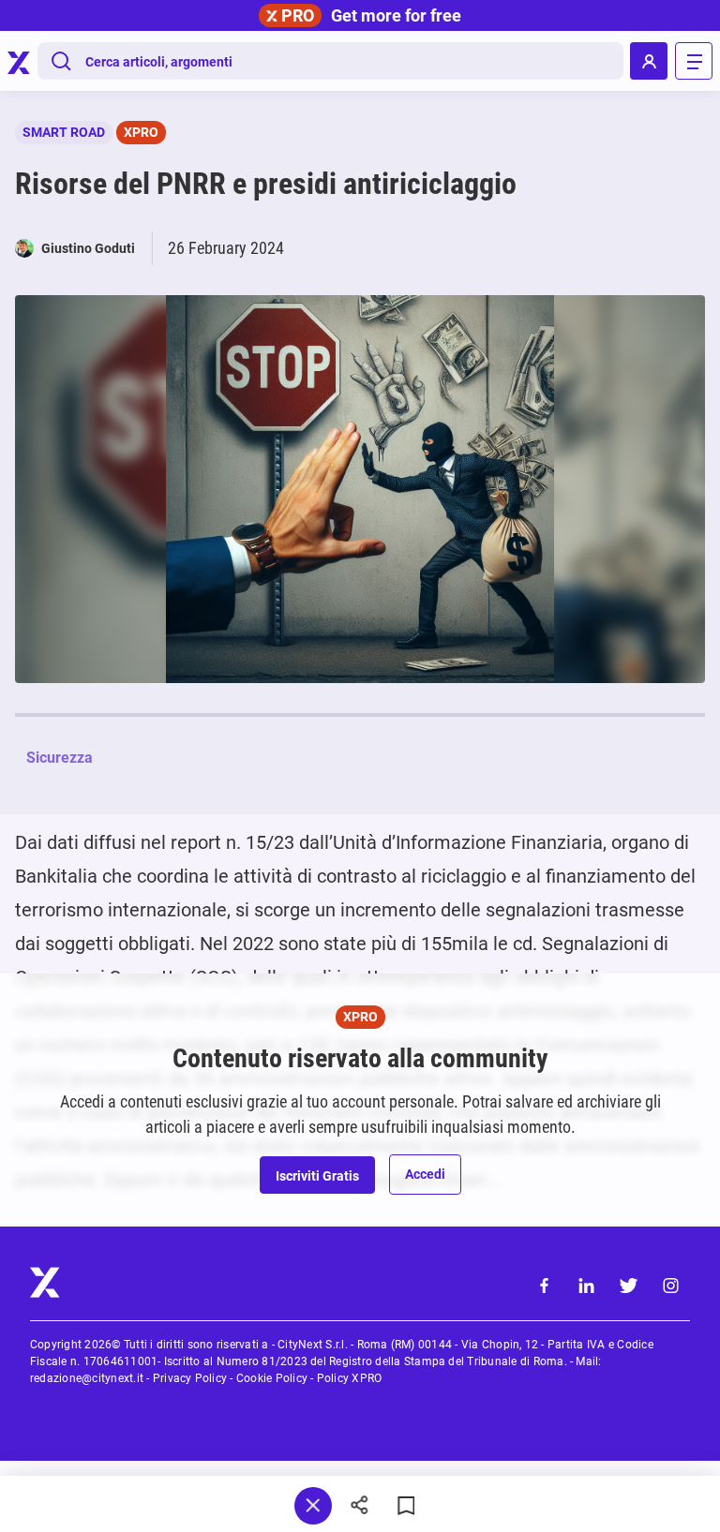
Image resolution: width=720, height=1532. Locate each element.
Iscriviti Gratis (317, 1175)
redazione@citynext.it (86, 1378)
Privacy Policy (190, 1378)
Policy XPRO (349, 1378)
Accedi (425, 1174)
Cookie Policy (272, 1378)
